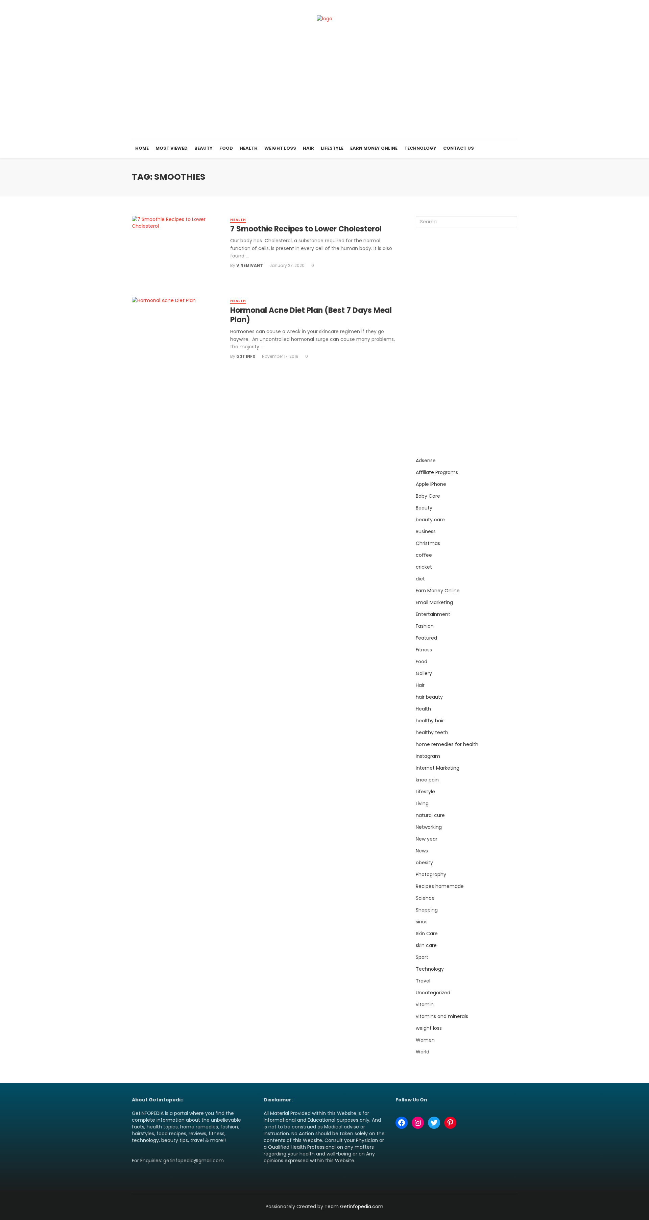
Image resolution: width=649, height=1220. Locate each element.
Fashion (425, 626)
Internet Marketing (437, 768)
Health (249, 148)
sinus (422, 921)
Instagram (428, 756)
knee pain (427, 779)
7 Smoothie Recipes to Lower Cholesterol (306, 229)
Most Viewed (171, 148)
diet (420, 578)
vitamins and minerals (442, 1016)
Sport (422, 957)
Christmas (428, 543)
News (422, 850)
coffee (424, 555)
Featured (426, 637)
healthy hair (430, 720)
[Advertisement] (324, 87)
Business (426, 531)
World (422, 1051)
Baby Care (428, 496)
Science (425, 898)
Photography (431, 874)
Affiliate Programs (437, 472)
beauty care (430, 519)
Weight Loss (280, 148)
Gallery (424, 673)
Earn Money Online (374, 148)
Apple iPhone (431, 484)
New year (426, 839)
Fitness (424, 649)
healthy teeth (432, 732)
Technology (420, 148)
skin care (426, 945)
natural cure (430, 815)
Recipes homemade (440, 886)
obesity (424, 862)
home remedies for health (447, 744)
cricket (424, 567)
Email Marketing (434, 602)
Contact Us (458, 148)
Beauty (203, 148)
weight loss (429, 1028)
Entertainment (433, 614)
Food (226, 148)
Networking (429, 827)
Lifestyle (332, 148)
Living (422, 803)
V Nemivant (249, 265)
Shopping (427, 909)
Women (425, 1040)
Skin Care (427, 933)
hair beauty (429, 697)
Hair (308, 148)
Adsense (426, 460)
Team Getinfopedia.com (353, 1206)
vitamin (425, 1004)
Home (142, 148)
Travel (423, 980)
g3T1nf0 (246, 356)
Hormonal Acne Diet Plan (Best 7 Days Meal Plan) (311, 315)
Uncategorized (433, 992)
